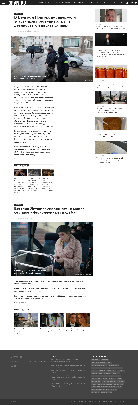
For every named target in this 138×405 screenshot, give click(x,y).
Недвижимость (106, 392)
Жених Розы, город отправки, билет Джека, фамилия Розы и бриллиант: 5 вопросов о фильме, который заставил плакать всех (77, 333)
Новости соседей (62, 3)
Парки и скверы (96, 373)
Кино (18, 303)
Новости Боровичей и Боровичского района (106, 387)
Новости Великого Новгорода (101, 368)
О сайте (73, 401)
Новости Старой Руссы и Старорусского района (107, 384)
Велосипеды (95, 376)
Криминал (20, 159)
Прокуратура (111, 370)
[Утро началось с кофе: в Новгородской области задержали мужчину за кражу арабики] (48, 176)
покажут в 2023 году (58, 296)
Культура (24, 303)
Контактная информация (87, 401)
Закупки (114, 389)
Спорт (105, 378)
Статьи (113, 3)
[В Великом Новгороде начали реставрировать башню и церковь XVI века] (26, 326)
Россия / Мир (78, 3)
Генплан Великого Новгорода (101, 362)
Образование (95, 381)
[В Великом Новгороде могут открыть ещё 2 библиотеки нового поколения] (52, 326)
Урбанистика (117, 368)
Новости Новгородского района (113, 381)
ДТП (92, 370)
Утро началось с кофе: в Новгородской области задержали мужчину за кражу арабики (47, 184)
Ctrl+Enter (42, 361)
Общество (104, 360)
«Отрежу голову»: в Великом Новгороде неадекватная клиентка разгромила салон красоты (34, 184)
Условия (75, 403)
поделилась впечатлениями (37, 288)
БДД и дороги (100, 370)
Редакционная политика (107, 401)
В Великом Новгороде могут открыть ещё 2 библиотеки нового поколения (50, 331)
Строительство (96, 378)
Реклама (122, 401)
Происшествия (114, 365)
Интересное (95, 360)
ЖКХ (119, 376)
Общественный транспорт (100, 389)
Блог (105, 3)
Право (119, 378)
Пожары (113, 376)
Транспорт (120, 370)
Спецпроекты (93, 3)
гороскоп (105, 376)
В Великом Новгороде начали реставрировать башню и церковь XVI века (25, 331)
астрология (95, 392)
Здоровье (116, 373)
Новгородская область (42, 3)
